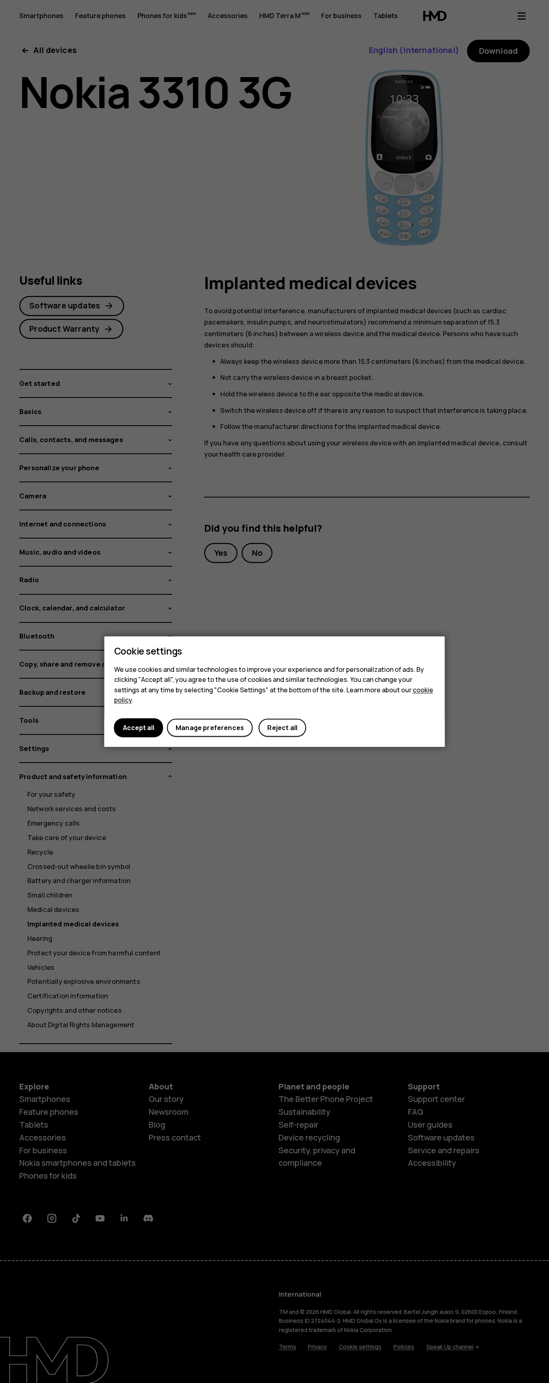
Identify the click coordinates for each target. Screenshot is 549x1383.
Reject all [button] (282, 727)
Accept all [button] (138, 727)
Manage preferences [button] (210, 727)
